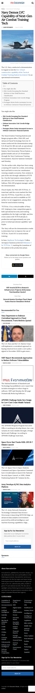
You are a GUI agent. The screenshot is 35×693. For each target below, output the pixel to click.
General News (17, 640)
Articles (3, 608)
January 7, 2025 (16, 489)
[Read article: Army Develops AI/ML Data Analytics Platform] (17, 500)
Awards (3, 618)
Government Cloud (17, 648)
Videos (26, 649)
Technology (27, 647)
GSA (25, 605)
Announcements (6, 605)
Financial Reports (16, 632)
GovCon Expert (15, 643)
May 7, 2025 (15, 447)
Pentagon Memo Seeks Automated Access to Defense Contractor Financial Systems (18, 103)
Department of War (17, 601)
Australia (4, 615)
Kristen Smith (6, 489)
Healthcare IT (28, 608)
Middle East (28, 626)
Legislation (27, 620)
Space (26, 644)
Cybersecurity (5, 642)
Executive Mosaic (14, 686)
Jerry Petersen (7, 405)
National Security (26, 629)
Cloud (3, 635)
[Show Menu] (2, 3)
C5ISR (3, 629)
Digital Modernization (17, 611)
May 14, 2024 (16, 405)
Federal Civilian (15, 627)
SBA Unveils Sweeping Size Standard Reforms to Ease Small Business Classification (16, 93)
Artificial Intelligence (5, 611)
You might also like (10, 89)
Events (15, 615)
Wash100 (27, 652)
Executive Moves (16, 618)
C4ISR (3, 627)
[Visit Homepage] (17, 3)
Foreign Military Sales (17, 636)
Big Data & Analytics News (4, 622)
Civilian (3, 632)
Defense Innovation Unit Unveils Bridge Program (17, 99)
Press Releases (28, 638)
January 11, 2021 (16, 323)
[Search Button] (33, 3)
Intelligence (28, 613)
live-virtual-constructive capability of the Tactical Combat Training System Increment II (15, 72)
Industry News (28, 610)
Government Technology (13, 9)
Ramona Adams (7, 363)
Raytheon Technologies (15, 240)
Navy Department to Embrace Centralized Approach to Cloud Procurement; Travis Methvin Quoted (16, 318)
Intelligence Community (28, 617)
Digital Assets (17, 608)
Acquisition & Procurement (5, 601)
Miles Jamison (6, 447)
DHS (14, 605)
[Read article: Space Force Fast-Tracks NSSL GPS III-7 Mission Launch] (17, 458)
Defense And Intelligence (5, 645)
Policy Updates (28, 636)
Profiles (26, 641)
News (26, 633)
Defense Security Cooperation (5, 651)
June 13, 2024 (19, 27)
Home (3, 9)
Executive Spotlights (16, 623)
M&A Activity (28, 623)
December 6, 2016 (17, 363)
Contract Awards (4, 638)
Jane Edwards (8, 27)
